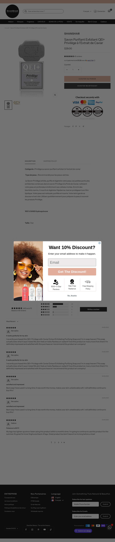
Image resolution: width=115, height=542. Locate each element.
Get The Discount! (72, 272)
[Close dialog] (99, 243)
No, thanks (72, 296)
